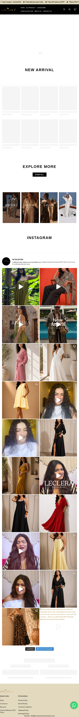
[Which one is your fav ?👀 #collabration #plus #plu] (58, 438)
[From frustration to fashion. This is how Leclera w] (20, 551)
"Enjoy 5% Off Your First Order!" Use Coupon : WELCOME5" (49, 2)
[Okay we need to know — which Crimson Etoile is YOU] (20, 400)
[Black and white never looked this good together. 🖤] (20, 513)
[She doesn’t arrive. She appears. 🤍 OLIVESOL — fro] (20, 286)
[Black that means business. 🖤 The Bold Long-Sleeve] (58, 589)
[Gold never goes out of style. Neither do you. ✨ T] (20, 475)
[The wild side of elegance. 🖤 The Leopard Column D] (20, 626)
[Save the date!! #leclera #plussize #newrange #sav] (58, 324)
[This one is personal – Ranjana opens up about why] (20, 589)
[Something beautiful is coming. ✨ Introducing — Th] (20, 324)
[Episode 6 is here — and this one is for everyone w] (58, 475)
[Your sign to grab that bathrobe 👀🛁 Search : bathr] (20, 362)
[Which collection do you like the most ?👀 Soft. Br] (58, 626)
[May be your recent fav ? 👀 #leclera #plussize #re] (58, 513)
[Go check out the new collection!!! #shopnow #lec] (58, 286)
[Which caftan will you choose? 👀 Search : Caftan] (58, 362)
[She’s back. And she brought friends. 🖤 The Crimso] (58, 400)
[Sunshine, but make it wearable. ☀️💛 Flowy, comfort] (58, 551)
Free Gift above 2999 (13, 2)
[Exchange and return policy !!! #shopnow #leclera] (20, 438)
